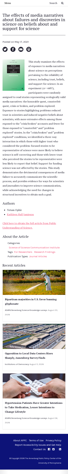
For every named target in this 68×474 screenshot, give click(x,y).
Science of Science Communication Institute (34, 247)
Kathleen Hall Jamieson (20, 214)
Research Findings (44, 251)
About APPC (20, 440)
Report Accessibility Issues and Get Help (38, 444)
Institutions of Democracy (17, 364)
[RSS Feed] (60, 449)
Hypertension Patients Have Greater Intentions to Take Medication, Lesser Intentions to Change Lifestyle (33, 407)
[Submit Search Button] (62, 3)
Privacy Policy (53, 440)
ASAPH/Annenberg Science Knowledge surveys (26, 310)
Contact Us (39, 449)
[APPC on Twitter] (53, 449)
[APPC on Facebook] (49, 449)
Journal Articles (38, 256)
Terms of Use (36, 440)
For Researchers (23, 251)
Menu (7, 3)
